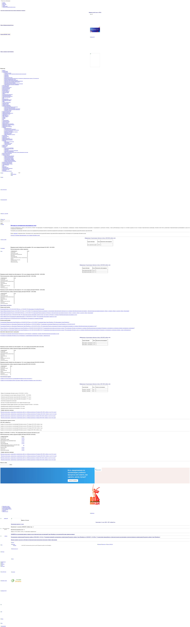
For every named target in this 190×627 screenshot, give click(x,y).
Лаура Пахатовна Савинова (9, 158)
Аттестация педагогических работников (11, 150)
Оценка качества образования (7, 96)
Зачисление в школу (5, 85)
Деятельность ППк (5, 103)
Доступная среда (5, 509)
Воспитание (4, 166)
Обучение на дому (5, 104)
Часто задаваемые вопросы (6, 508)
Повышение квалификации (9, 151)
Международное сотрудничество (9, 82)
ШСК (3, 165)
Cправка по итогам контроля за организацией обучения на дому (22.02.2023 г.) (16, 378)
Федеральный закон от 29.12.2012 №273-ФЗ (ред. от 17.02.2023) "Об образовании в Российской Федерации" (22, 309)
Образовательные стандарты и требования (11, 84)
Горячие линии (4, 6)
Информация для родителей (9, 141)
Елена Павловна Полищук (8, 157)
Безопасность (4, 137)
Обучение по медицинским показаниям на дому (23, 225)
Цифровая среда (5, 114)
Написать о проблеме (73, 480)
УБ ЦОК (3, 117)
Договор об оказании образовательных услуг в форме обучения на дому (25, 235)
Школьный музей (5, 167)
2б (22, 440)
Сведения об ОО (5, 72)
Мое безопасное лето (7, 128)
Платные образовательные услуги (10, 79)
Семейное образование (6, 105)
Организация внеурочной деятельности (11, 106)
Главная (3, 2)
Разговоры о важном (7, 110)
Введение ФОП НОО (6, 90)
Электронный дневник (8, 143)
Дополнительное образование (7, 168)
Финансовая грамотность (6, 95)
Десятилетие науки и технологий (10, 129)
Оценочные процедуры (6, 97)
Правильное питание (7, 133)
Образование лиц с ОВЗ (6, 100)
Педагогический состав (8, 77)
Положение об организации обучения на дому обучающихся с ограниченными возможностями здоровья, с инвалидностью (25, 335)
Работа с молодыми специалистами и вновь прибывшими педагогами (16, 152)
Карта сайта (4, 4)
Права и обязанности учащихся (9, 134)
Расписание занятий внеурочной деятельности (12, 108)
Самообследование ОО (6, 112)
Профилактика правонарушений (7, 123)
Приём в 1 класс (5, 145)
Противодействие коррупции (7, 162)
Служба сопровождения (6, 102)
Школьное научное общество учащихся (11, 131)
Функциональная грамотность (7, 94)
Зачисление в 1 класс (5, 506)
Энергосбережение (5, 164)
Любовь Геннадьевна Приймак (9, 160)
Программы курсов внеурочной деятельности (12, 109)
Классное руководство (6, 154)
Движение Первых (5, 136)
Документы (6, 74)
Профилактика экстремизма (7, 126)
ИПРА (3, 101)
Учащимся (4, 127)
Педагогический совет (6, 88)
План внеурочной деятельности (9, 107)
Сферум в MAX (5, 116)
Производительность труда (6, 87)
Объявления (6, 149)
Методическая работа (6, 89)
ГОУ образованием (5, 86)
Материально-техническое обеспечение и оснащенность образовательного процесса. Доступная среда (21, 78)
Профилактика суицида (6, 125)
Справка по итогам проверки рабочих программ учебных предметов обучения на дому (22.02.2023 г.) (21, 380)
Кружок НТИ (4, 135)
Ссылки (3, 5)
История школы (5, 71)
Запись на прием (5, 511)
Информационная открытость (7, 139)
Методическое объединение (7, 153)
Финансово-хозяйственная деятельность (11, 80)
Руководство (6, 76)
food (3, 119)
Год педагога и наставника (8, 147)
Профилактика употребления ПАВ (8, 124)
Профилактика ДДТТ (6, 138)
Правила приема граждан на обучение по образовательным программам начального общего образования (34, 539)
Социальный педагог (6, 121)
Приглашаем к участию (8, 132)
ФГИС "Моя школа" (5, 115)
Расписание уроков (5, 92)
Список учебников (5, 91)
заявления (16, 233)
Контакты (4, 3)
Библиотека (4, 170)
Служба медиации (5, 120)
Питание (3, 118)
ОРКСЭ (3, 93)
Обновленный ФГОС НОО (9, 148)
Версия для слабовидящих (5, 0)
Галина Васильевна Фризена (9, 155)
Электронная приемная (6, 507)
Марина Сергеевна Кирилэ (9, 156)
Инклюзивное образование (7, 99)
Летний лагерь (4, 146)
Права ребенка (6, 142)
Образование (6, 75)
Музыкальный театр (5, 169)
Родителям (4, 140)
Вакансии (4, 510)
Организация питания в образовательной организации (13, 83)
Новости (3, 70)
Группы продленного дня (6, 111)
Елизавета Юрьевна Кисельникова (10, 161)
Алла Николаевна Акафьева (9, 159)
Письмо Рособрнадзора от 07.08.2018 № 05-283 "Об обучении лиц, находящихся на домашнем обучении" (21, 318)
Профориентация (5, 98)
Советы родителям (7, 144)
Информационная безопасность (7, 113)
